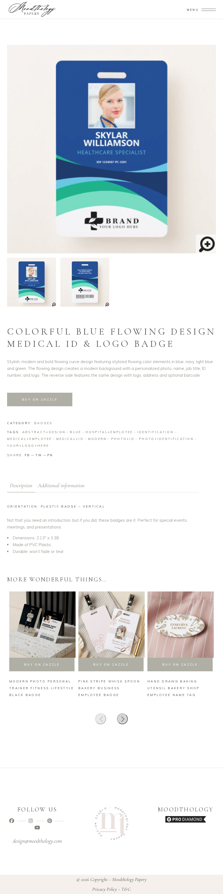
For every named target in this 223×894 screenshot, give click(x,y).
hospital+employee (109, 432)
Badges (43, 423)
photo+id (123, 439)
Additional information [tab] (61, 485)
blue (75, 432)
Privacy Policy (104, 889)
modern (97, 439)
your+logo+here (28, 446)
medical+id (70, 439)
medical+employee (29, 439)
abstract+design (44, 432)
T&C (126, 889)
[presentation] (100, 718)
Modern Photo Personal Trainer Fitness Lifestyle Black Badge (41, 688)
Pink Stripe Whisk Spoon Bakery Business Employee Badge (109, 688)
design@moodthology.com (37, 841)
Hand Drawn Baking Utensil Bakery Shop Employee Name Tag (173, 688)
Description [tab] (21, 485)
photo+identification (166, 439)
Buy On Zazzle (39, 399)
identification (155, 432)
